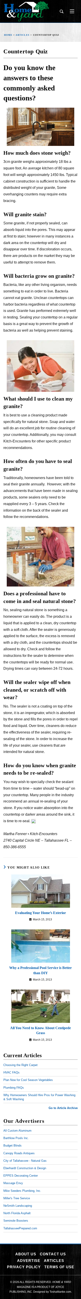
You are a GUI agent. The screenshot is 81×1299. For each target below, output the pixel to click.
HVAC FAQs (11, 1072)
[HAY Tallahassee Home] (26, 11)
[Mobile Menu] (70, 11)
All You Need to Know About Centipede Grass (40, 1030)
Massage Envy (13, 1183)
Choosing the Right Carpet (20, 1065)
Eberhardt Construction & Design (24, 1168)
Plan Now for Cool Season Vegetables (28, 1080)
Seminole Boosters (15, 1220)
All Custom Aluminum (17, 1130)
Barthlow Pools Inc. (16, 1138)
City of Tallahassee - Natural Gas (25, 1160)
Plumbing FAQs (13, 1087)
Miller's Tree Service (16, 1198)
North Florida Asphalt (17, 1213)
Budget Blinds (12, 1145)
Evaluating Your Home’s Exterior (40, 913)
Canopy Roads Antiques (19, 1153)
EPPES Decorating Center (20, 1175)
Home (8, 35)
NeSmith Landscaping (17, 1205)
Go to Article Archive (63, 1108)
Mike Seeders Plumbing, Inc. (22, 1190)
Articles (22, 35)
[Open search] (61, 11)
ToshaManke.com (60, 1291)
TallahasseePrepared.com (20, 1228)
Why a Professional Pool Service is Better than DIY (40, 970)
